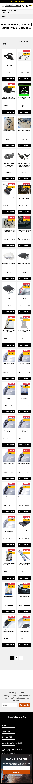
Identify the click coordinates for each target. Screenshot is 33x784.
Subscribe (24, 705)
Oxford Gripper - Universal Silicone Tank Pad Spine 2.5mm (9, 565)
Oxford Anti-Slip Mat (24, 530)
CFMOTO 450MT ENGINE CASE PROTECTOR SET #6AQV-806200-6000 (24, 165)
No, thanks (16, 778)
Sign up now (16, 772)
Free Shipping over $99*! (16, 1)
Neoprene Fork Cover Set (9, 197)
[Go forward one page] (21, 658)
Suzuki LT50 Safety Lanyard (24, 64)
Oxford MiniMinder (8, 596)
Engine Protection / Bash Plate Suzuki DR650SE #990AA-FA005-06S (24, 199)
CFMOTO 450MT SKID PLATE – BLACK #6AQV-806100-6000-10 (9, 165)
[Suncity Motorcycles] (13, 6)
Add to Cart (9, 79)
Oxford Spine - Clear (9, 463)
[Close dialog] (30, 756)
